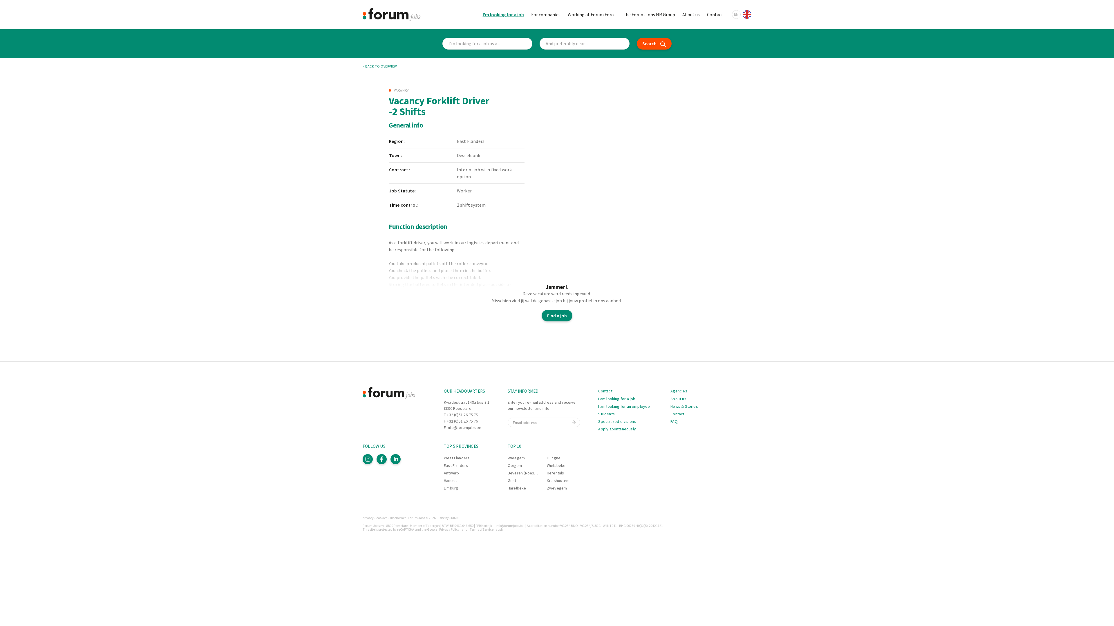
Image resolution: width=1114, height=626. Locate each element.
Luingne (553, 458)
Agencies (678, 391)
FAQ (674, 421)
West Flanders (456, 458)
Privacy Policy (449, 529)
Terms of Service (481, 529)
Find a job (557, 316)
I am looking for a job (616, 398)
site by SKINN (449, 518)
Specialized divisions (617, 421)
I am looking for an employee (624, 406)
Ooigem (515, 465)
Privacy (368, 518)
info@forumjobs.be (464, 427)
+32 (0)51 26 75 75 (462, 414)
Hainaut (450, 480)
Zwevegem (557, 488)
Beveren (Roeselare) (526, 473)
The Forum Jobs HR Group (649, 14)
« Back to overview (380, 66)
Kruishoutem (558, 480)
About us (691, 14)
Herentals (555, 473)
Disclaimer (398, 518)
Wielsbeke (556, 465)
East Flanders (456, 465)
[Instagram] (368, 459)
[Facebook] (382, 459)
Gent (512, 480)
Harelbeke (517, 488)
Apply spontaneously (617, 429)
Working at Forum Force (592, 14)
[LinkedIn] (395, 459)
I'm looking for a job (503, 14)
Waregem (516, 458)
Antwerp (451, 473)
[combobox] (585, 44)
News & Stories (684, 406)
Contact (715, 14)
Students (606, 413)
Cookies (381, 518)
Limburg (451, 488)
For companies (545, 14)
